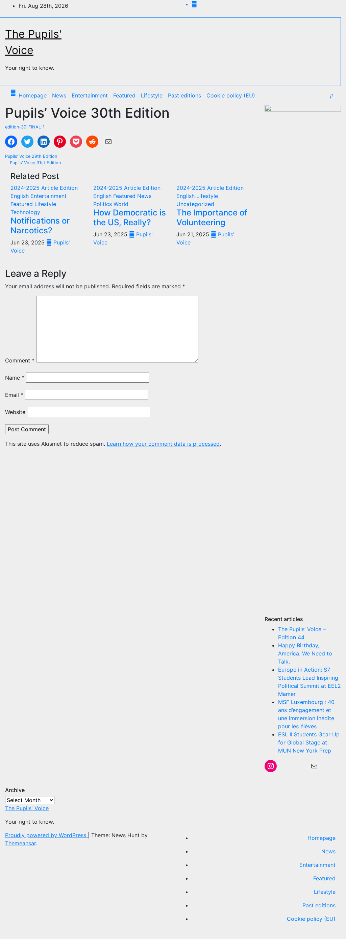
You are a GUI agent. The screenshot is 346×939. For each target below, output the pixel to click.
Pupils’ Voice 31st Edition (34, 162)
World (121, 204)
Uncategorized (195, 204)
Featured (124, 95)
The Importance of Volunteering (211, 217)
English (20, 196)
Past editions (184, 95)
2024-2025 (25, 187)
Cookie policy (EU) (230, 95)
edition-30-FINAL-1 (25, 126)
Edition (69, 187)
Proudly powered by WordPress (46, 835)
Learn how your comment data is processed (163, 443)
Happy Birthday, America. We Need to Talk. (305, 653)
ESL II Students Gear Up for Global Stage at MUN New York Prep (309, 742)
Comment (19, 360)
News (59, 95)
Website (15, 412)
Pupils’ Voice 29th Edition (31, 156)
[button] (331, 95)
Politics (103, 204)
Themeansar (20, 843)
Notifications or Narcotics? (40, 225)
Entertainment (90, 95)
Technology (25, 212)
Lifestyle (152, 95)
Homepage (33, 95)
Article (50, 187)
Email (14, 394)
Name (14, 377)
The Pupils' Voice (27, 808)
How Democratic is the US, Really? (129, 217)
